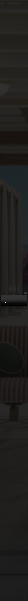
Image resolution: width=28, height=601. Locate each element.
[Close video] (25, 293)
